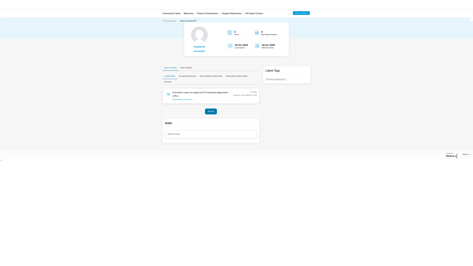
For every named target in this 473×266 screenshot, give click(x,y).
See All (211, 111)
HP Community (169, 21)
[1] (472, 18)
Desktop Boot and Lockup (183, 99)
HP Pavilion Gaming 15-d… (276, 79)
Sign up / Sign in (301, 13)
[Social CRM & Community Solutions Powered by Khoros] (451, 155)
